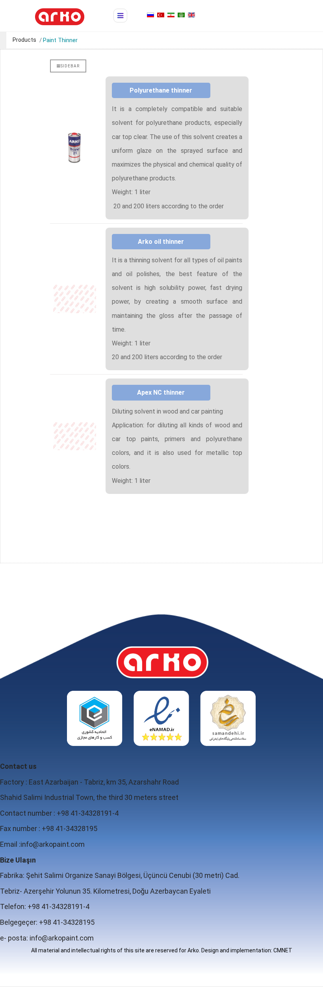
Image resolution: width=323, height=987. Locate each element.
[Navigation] (120, 16)
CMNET (282, 950)
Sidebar (70, 66)
